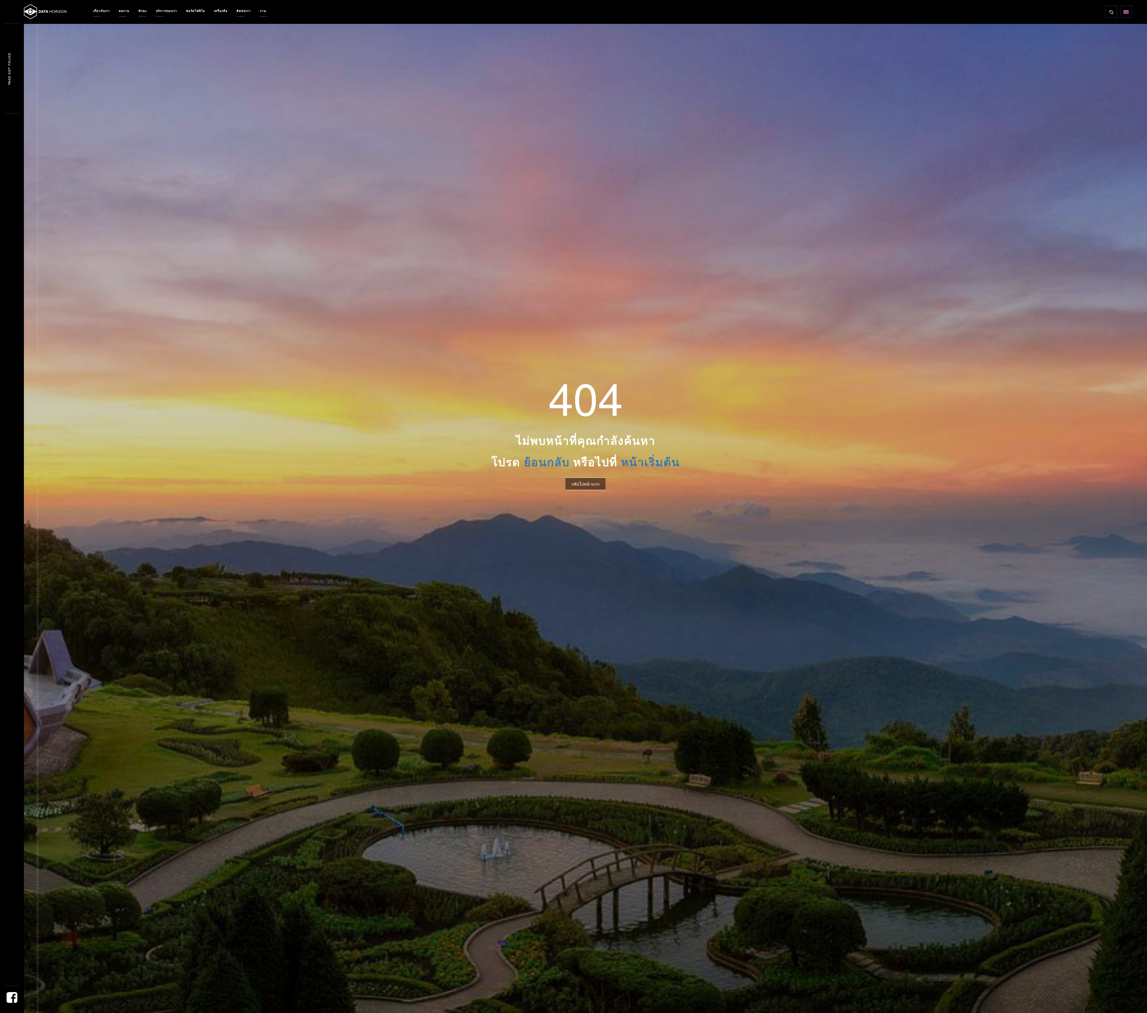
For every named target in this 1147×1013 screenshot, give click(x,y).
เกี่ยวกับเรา (101, 11)
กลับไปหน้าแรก (585, 484)
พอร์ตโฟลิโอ (195, 11)
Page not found (9, 69)
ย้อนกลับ (547, 462)
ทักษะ (142, 11)
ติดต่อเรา (244, 11)
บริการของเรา (166, 11)
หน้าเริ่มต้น (650, 462)
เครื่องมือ (221, 11)
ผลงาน (124, 11)
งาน (263, 11)
